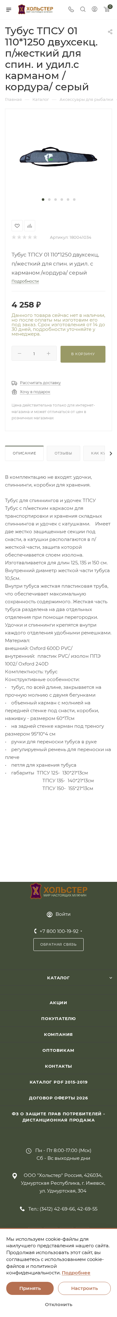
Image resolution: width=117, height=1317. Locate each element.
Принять (30, 1288)
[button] (43, 199)
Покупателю (58, 1018)
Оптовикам (58, 1050)
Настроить (84, 1288)
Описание (24, 453)
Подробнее (76, 1273)
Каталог (58, 977)
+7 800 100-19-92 (59, 931)
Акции (58, 1002)
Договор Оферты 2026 (58, 1097)
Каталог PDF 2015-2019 (59, 1081)
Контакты (58, 1066)
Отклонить (58, 1304)
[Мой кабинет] (94, 10)
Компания (58, 1034)
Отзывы (63, 453)
